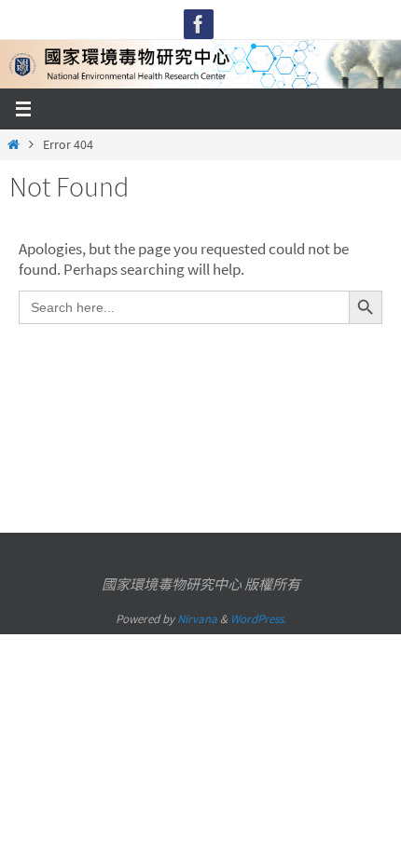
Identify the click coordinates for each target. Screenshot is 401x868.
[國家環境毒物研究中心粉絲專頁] (199, 24)
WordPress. (258, 619)
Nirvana (197, 619)
